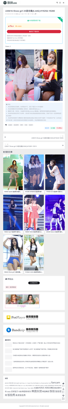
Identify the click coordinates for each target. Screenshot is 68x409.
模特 (21, 125)
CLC (26, 383)
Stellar (25, 388)
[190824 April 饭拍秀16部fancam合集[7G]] (13, 212)
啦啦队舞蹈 (49, 388)
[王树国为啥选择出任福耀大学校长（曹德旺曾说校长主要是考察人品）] (8, 357)
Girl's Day (17, 385)
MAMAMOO (51, 385)
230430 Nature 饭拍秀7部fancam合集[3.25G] (55, 232)
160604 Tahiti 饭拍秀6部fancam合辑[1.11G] (33, 232)
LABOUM (37, 385)
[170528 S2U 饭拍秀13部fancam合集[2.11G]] (55, 172)
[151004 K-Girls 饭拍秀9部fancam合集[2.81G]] (34, 252)
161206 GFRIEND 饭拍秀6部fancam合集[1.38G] (33, 192)
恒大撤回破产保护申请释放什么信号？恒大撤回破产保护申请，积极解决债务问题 (35, 349)
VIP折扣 (19, 26)
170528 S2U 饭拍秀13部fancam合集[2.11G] (54, 192)
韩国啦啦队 (26, 391)
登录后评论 (35, 283)
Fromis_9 (7, 385)
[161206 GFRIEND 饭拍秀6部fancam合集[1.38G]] (34, 172)
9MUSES (11, 383)
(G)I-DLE (7, 383)
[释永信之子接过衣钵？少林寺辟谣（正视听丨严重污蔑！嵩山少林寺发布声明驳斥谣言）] (8, 344)
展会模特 (16, 125)
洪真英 (9, 392)
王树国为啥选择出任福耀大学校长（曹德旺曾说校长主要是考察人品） (32, 355)
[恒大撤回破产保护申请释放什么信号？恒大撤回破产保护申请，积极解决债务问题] (8, 350)
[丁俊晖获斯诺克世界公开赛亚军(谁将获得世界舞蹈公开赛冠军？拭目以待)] (8, 363)
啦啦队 (42, 388)
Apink (17, 383)
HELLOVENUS (29, 385)
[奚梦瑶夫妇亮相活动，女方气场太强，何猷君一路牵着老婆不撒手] (8, 369)
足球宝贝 (14, 391)
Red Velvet (21, 388)
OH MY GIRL (8, 388)
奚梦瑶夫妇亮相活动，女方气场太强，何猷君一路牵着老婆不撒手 (31, 368)
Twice (29, 388)
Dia (40, 383)
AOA (15, 383)
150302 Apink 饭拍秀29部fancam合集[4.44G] (13, 192)
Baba (23, 383)
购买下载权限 (35, 31)
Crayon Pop (30, 383)
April (21, 383)
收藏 (54, 128)
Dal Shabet (36, 383)
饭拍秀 (31, 125)
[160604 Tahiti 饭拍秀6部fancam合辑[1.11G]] (34, 212)
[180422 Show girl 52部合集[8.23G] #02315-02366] (13, 252)
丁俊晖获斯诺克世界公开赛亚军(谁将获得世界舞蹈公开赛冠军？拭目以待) (33, 361)
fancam (55, 382)
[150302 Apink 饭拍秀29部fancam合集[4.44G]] (13, 172)
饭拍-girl (18, 14)
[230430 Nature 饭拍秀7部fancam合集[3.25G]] (55, 212)
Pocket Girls (15, 388)
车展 (26, 125)
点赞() (60, 128)
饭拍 (52, 391)
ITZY (33, 385)
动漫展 (10, 125)
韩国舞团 (45, 391)
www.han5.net (35, 406)
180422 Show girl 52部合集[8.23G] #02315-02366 (12, 272)
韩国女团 (37, 391)
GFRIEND (12, 385)
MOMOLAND (58, 385)
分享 (48, 128)
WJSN (32, 388)
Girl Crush (23, 385)
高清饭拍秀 (20, 395)
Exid (50, 383)
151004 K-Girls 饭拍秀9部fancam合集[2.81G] (33, 272)
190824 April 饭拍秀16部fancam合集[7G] (13, 232)
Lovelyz (46, 385)
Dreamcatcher (44, 383)
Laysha (41, 385)
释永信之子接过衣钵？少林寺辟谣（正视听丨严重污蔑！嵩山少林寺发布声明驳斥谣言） (37, 343)
